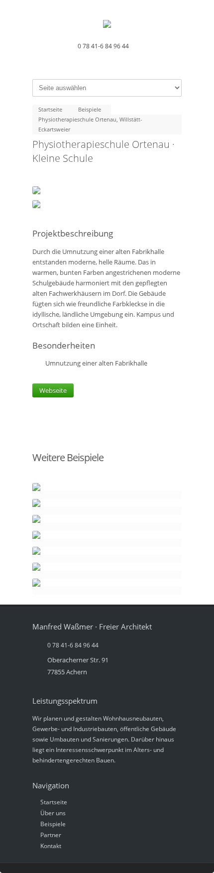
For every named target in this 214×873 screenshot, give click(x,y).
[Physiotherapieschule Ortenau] (107, 204)
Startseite (53, 802)
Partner (50, 835)
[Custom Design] (107, 491)
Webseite (53, 390)
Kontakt (50, 846)
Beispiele (53, 824)
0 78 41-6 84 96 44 (103, 46)
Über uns (53, 813)
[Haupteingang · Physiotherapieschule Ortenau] (107, 190)
